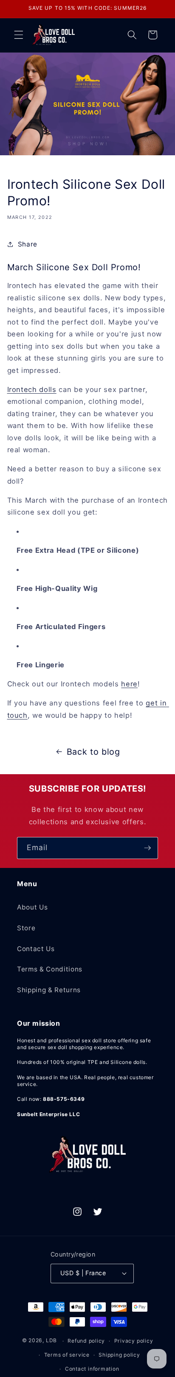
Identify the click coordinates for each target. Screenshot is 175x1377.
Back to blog (93, 752)
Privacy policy (133, 1341)
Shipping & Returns (49, 990)
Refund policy (86, 1341)
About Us (32, 907)
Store (26, 928)
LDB (51, 1341)
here (129, 684)
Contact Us (36, 949)
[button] (18, 35)
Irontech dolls (31, 389)
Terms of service (67, 1355)
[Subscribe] (147, 848)
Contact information (92, 1369)
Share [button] (27, 244)
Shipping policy (119, 1355)
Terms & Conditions (49, 969)
